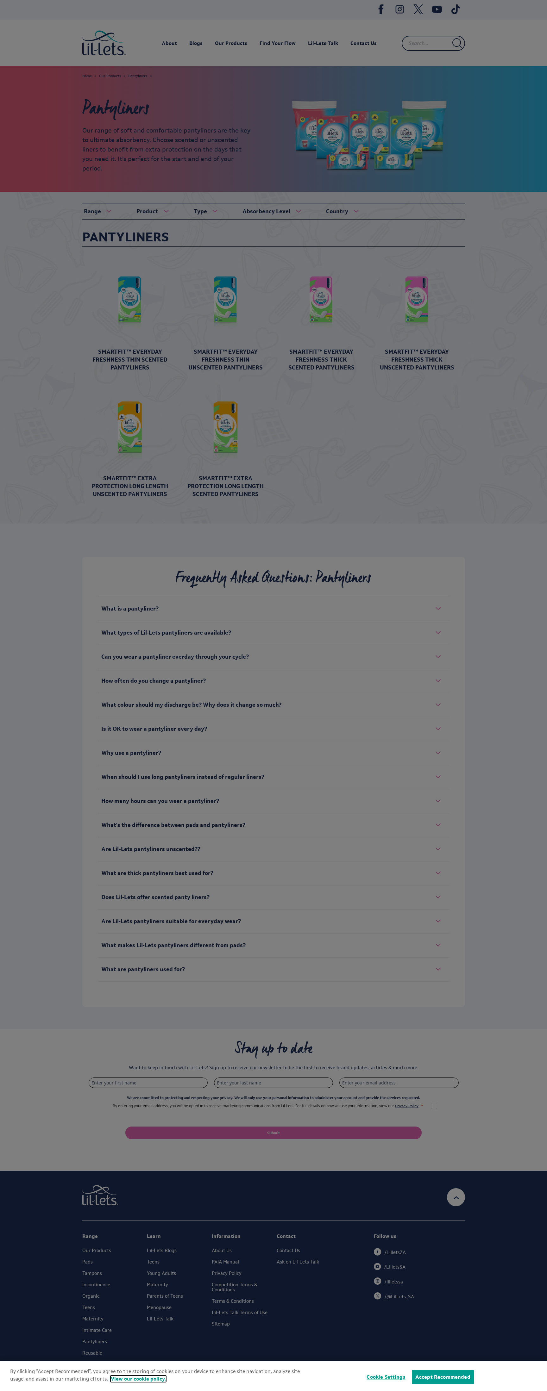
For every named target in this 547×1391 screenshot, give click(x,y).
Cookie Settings (386, 1377)
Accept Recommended (442, 1377)
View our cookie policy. (138, 1379)
